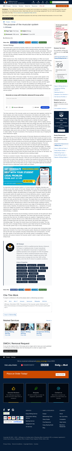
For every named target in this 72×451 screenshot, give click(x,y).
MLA (10, 301)
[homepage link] (4, 22)
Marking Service (59, 92)
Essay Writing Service (31, 413)
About (61, 413)
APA (5, 301)
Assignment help (30, 423)
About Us (27, 6)
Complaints (63, 419)
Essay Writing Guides (60, 155)
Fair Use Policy (64, 416)
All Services (29, 426)
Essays (8, 22)
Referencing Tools (59, 152)
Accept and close (7, 18)
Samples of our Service (61, 94)
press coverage (41, 361)
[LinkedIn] (9, 409)
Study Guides (46, 419)
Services (15, 6)
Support (38, 2)
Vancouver (29, 301)
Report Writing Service (61, 86)
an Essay (61, 81)
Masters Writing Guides (61, 157)
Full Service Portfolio (60, 96)
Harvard (22, 301)
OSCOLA (44, 301)
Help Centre (63, 422)
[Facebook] (4, 409)
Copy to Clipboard (9, 314)
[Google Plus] (13, 409)
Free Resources (47, 422)
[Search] (51, 2)
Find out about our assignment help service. (25, 12)
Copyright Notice (28, 444)
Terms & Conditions (17, 444)
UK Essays (8, 6)
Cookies (36, 444)
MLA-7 (16, 301)
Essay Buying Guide (48, 425)
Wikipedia (37, 301)
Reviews (21, 6)
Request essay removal (10, 351)
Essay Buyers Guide (60, 150)
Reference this (9, 38)
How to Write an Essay (61, 148)
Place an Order (62, 6)
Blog (44, 427)
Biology (13, 22)
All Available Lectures (60, 108)
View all (48, 320)
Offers (41, 6)
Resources (34, 6)
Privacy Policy (7, 444)
